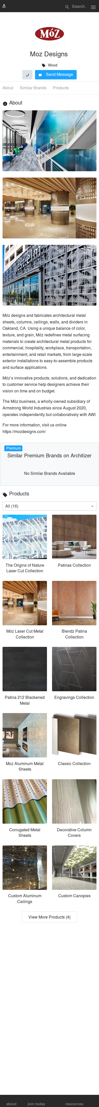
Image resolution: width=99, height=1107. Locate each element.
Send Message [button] (56, 74)
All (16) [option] (11, 506)
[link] (25, 545)
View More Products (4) (49, 917)
